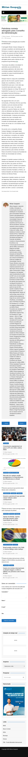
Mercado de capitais (14, 472)
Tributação (19, 493)
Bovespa (5, 735)
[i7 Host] (14, 701)
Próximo (21, 423)
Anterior (6, 423)
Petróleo (11, 513)
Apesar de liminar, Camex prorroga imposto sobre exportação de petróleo (11, 518)
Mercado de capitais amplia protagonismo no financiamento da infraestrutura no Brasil (13, 477)
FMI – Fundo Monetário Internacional (12, 742)
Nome (3, 600)
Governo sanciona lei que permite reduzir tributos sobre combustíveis (14, 497)
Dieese (5, 739)
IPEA (4, 732)
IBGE (4, 725)
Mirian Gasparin (6, 36)
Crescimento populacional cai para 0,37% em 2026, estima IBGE (12, 447)
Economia (8, 38)
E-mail (4, 607)
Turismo (11, 565)
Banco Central (6, 729)
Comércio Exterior (7, 544)
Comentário (5, 591)
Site (3, 613)
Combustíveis (7, 493)
